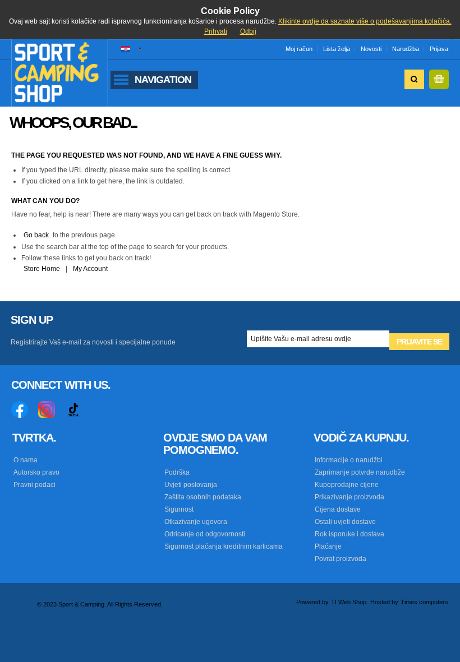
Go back (36, 235)
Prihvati (215, 31)
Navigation (163, 79)
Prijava (439, 48)
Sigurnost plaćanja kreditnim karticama (223, 546)
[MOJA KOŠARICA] (439, 79)
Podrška (177, 472)
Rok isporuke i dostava (349, 534)
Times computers (424, 602)
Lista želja (336, 48)
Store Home (42, 269)
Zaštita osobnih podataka (202, 497)
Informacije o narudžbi (349, 460)
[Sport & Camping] (59, 72)
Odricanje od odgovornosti (204, 534)
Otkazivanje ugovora (195, 522)
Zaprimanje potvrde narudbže (360, 472)
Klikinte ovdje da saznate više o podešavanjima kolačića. (365, 21)
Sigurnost (179, 509)
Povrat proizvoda (340, 559)
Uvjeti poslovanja (190, 485)
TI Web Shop (348, 602)
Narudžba (405, 48)
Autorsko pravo (36, 472)
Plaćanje (328, 546)
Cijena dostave (338, 509)
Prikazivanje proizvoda (349, 497)
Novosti (371, 48)
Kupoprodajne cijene (347, 485)
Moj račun (299, 48)
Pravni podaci (34, 485)
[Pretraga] (414, 79)
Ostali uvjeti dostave (345, 522)
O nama (25, 460)
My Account (90, 269)
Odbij (248, 31)
